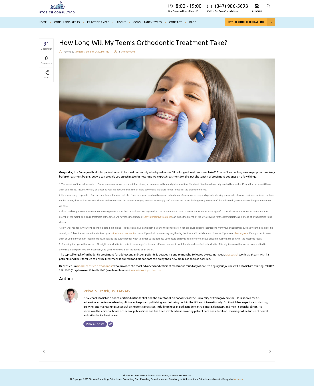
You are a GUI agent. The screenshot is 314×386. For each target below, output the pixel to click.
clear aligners (241, 233)
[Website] (110, 324)
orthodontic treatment (122, 233)
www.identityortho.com (146, 270)
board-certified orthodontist (95, 266)
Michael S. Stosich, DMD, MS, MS (92, 51)
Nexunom (238, 379)
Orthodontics (128, 51)
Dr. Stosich (231, 254)
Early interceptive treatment (158, 217)
